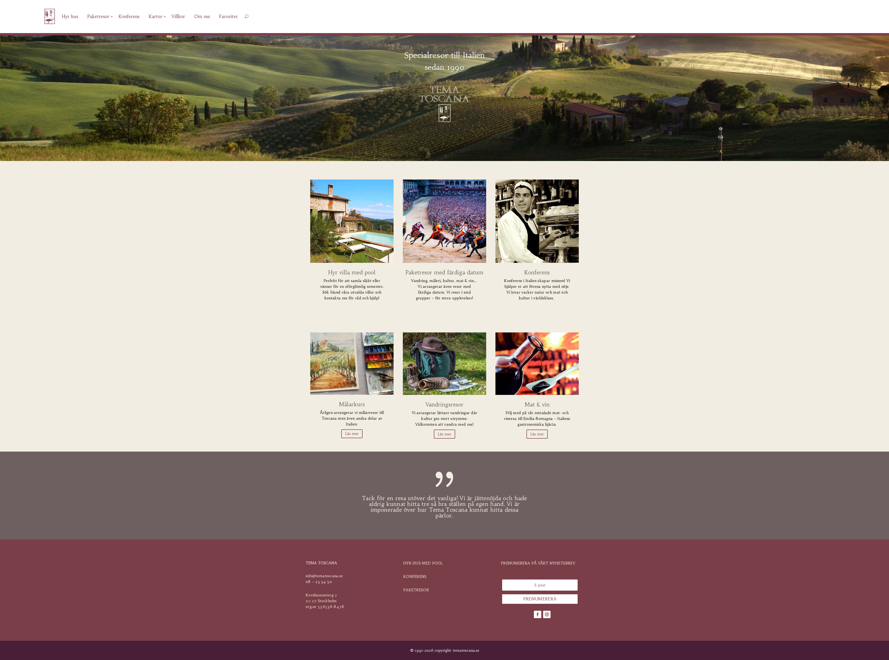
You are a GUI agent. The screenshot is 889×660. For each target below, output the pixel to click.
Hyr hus (70, 16)
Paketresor (98, 16)
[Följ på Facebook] (537, 614)
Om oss (202, 16)
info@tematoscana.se (324, 575)
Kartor (155, 16)
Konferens (129, 16)
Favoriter (228, 16)
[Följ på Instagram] (547, 614)
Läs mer (352, 433)
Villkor (178, 16)
